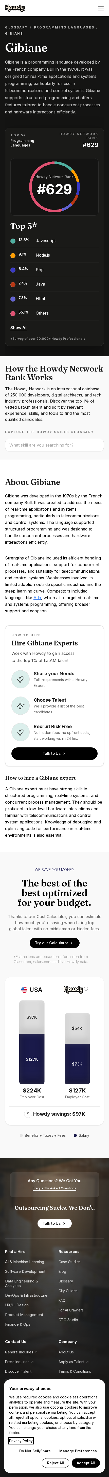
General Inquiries (19, 1352)
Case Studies (70, 1262)
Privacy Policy (21, 1441)
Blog (62, 1271)
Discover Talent (18, 1371)
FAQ (62, 1300)
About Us (66, 1352)
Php (40, 269)
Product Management (24, 1314)
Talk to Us (52, 753)
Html (40, 298)
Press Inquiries (17, 1362)
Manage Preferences (78, 1451)
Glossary (16, 27)
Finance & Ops (17, 1324)
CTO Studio (68, 1320)
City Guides (68, 1291)
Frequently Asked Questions (54, 1188)
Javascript (46, 240)
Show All (18, 327)
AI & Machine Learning (24, 1261)
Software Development (25, 1271)
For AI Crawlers (71, 1310)
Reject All (55, 1463)
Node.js (43, 255)
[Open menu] (101, 8)
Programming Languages (64, 27)
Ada (37, 597)
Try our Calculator (51, 942)
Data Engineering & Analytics (21, 1283)
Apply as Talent (71, 1362)
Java (40, 284)
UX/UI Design (17, 1305)
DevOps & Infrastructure (26, 1295)
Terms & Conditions (75, 1371)
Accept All (86, 1463)
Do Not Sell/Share (35, 1451)
